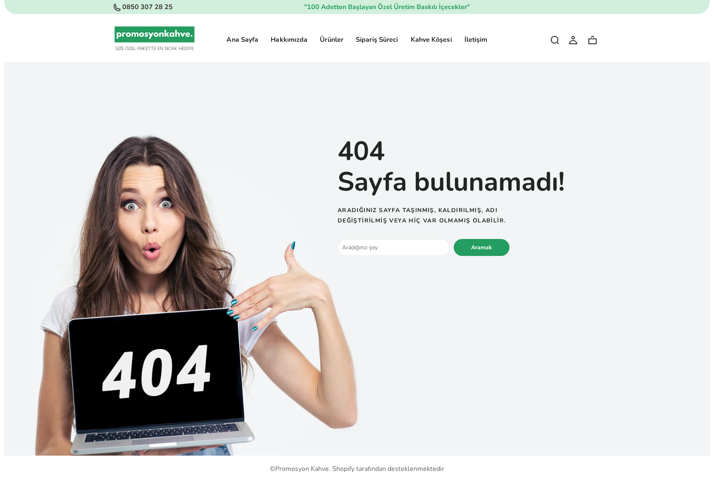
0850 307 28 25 (147, 7)
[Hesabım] (573, 40)
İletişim (476, 39)
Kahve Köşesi (431, 39)
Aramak (481, 247)
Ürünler (331, 39)
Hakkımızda (289, 39)
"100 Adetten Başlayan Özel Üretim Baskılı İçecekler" (387, 7)
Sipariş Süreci (377, 39)
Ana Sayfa (242, 39)
